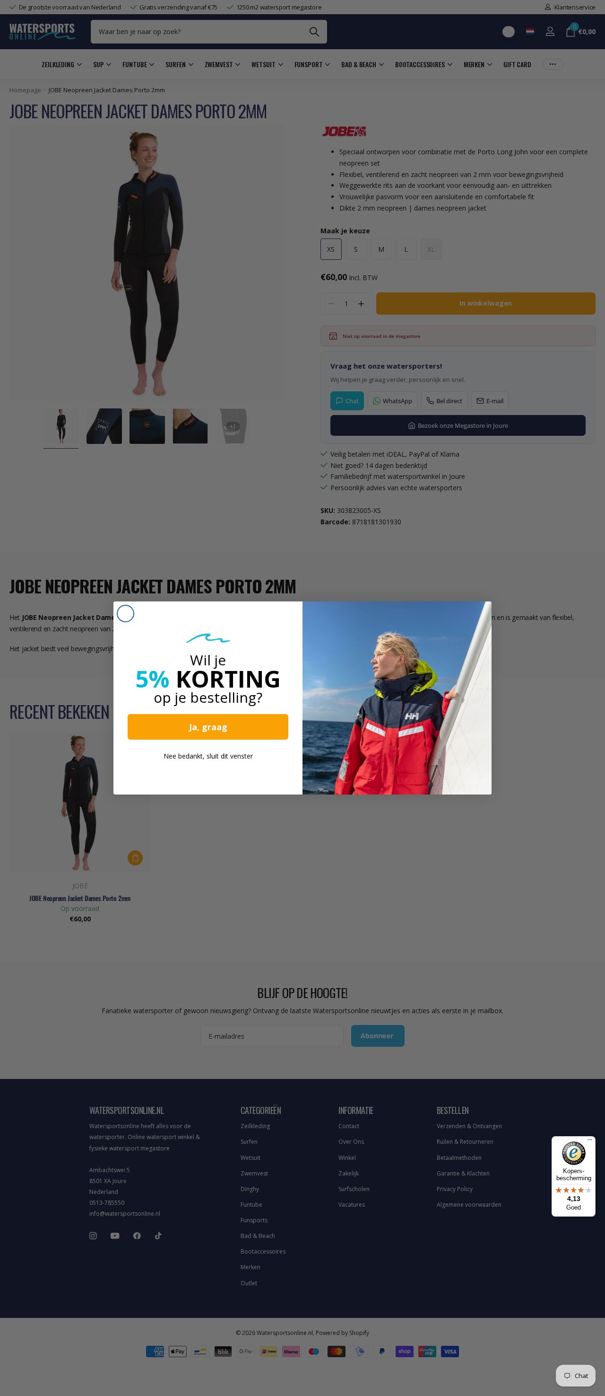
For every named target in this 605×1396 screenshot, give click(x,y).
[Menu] (590, 1142)
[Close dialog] (125, 613)
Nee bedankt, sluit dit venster (208, 755)
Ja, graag (208, 727)
